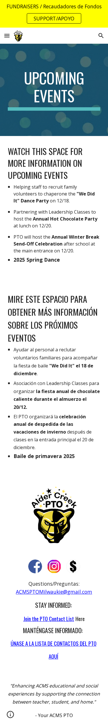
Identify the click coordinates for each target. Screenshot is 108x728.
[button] (7, 35)
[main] (54, 90)
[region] (54, 14)
